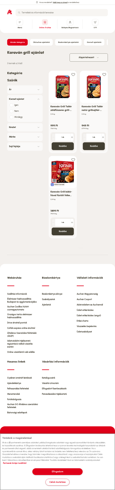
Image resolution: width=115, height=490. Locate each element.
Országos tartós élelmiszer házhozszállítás (19, 316)
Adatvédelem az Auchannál (90, 304)
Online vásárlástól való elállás (21, 352)
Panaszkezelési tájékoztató (54, 394)
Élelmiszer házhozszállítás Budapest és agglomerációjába (22, 300)
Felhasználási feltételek (18, 388)
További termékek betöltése (80, 248)
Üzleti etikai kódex (85, 310)
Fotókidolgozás (14, 399)
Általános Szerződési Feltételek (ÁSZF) (22, 334)
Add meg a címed (60, 2)
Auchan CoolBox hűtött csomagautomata (18, 308)
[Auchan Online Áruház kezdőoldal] (9, 12)
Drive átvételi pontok (17, 322)
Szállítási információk (17, 294)
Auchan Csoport (84, 299)
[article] (63, 112)
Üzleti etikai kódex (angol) (89, 315)
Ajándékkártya (14, 383)
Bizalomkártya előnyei (52, 294)
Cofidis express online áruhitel (21, 328)
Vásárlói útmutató (50, 383)
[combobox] (62, 12)
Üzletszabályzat (84, 331)
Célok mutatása (57, 482)
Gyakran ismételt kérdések (19, 378)
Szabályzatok (48, 299)
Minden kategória (17, 42)
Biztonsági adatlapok (17, 412)
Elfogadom (57, 471)
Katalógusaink (48, 378)
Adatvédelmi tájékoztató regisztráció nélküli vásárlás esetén (20, 344)
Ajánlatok (46, 304)
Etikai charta (82, 321)
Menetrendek (13, 394)
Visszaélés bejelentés (87, 326)
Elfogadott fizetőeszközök (54, 388)
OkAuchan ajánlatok (41, 42)
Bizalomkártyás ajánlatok (68, 42)
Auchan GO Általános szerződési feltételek (22, 406)
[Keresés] (19, 12)
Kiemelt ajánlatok (94, 42)
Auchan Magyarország (87, 294)
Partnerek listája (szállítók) (15, 463)
